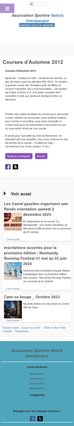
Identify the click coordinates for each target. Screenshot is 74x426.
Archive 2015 (37, 388)
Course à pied (11, 327)
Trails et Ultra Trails (55, 327)
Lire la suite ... (14, 239)
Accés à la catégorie (18, 156)
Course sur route (30, 327)
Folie (45, 146)
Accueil (41, 156)
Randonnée (21, 331)
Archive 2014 (37, 383)
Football (7, 331)
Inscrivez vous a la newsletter (37, 25)
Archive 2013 (37, 378)
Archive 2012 (37, 374)
